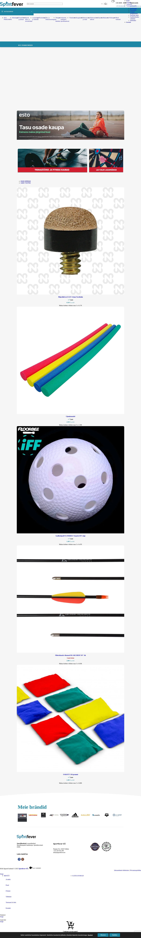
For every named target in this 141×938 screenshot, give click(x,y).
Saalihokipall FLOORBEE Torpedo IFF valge (70, 536)
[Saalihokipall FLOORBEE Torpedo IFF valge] (70, 480)
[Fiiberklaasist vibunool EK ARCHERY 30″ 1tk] (70, 599)
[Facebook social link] (19, 859)
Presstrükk (133, 10)
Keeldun (114, 935)
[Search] (105, 4)
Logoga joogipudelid (134, 12)
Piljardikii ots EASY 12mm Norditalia (70, 297)
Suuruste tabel (134, 15)
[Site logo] (11, 7)
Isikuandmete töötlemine (121, 870)
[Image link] (26, 838)
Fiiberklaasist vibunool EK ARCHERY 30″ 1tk (70, 655)
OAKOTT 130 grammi (70, 774)
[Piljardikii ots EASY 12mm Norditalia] (70, 241)
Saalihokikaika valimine (134, 18)
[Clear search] (101, 4)
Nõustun (103, 935)
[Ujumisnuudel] (70, 361)
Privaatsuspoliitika (135, 870)
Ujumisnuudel (70, 416)
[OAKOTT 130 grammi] (70, 719)
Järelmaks (133, 20)
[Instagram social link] (22, 859)
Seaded (90, 935)
